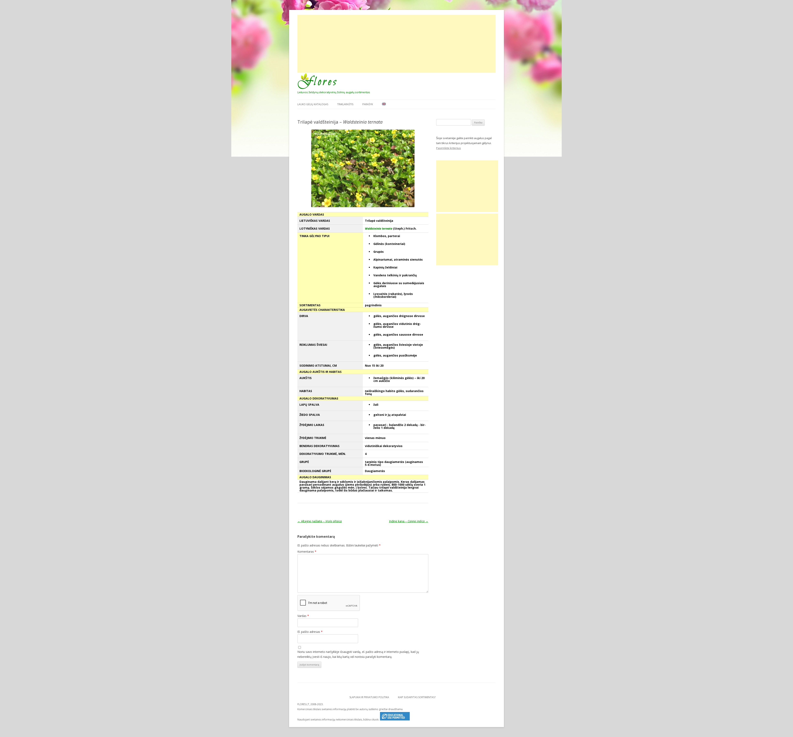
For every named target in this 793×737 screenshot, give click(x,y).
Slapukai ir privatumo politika (369, 697)
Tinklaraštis (345, 104)
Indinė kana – (408, 521)
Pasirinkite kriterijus (448, 148)
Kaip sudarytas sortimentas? (417, 697)
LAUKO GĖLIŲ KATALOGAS (312, 104)
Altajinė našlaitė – (319, 521)
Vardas (303, 616)
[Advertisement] (396, 44)
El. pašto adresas (310, 632)
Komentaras (306, 551)
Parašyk (367, 104)
